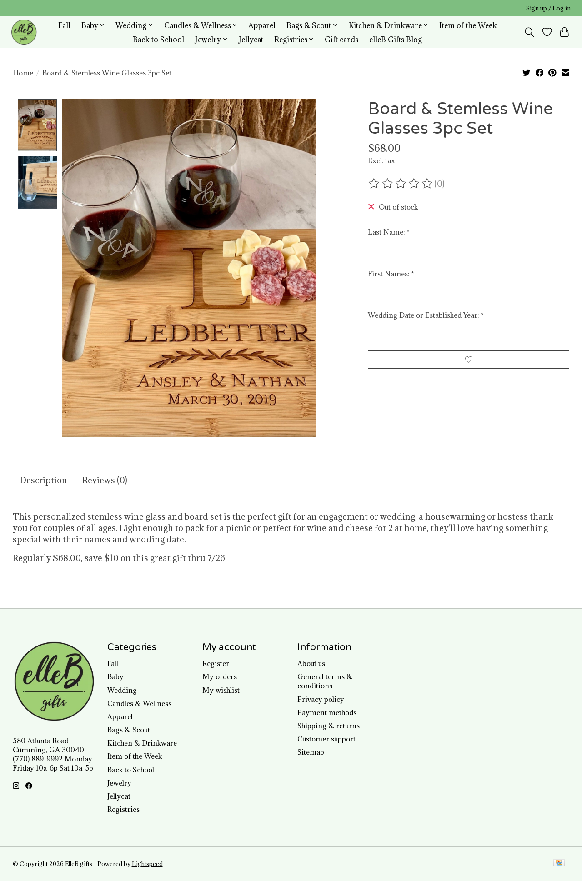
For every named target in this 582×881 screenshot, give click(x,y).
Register (215, 663)
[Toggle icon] (529, 32)
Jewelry (119, 782)
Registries (123, 809)
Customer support (326, 738)
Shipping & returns (328, 725)
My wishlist (221, 690)
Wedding (122, 690)
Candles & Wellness (139, 703)
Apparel (262, 25)
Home (23, 72)
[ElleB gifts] (24, 32)
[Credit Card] (559, 863)
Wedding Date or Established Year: (426, 315)
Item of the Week (468, 25)
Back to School (158, 39)
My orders (219, 676)
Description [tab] (43, 480)
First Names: (391, 273)
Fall (64, 25)
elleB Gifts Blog (395, 39)
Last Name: (389, 231)
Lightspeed (147, 864)
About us (311, 663)
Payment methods (326, 712)
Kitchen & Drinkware (142, 742)
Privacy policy (320, 699)
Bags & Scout (128, 729)
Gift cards (341, 39)
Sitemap (310, 751)
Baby (115, 676)
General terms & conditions (324, 681)
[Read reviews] (401, 184)
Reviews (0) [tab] (104, 480)
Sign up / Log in (548, 8)
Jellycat (251, 39)
